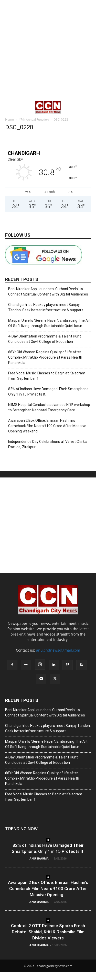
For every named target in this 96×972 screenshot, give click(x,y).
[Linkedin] (54, 665)
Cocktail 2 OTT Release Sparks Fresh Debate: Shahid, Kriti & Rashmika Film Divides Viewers (48, 931)
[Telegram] (41, 679)
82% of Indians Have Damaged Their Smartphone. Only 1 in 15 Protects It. (48, 391)
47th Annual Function (34, 119)
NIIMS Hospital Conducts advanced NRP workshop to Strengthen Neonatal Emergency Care (49, 407)
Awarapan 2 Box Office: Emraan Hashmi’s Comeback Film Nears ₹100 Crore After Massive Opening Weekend (47, 425)
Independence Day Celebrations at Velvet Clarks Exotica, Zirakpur (47, 444)
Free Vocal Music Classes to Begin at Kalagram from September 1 (46, 376)
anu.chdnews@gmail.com (58, 650)
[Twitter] (55, 679)
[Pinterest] (67, 665)
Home (9, 119)
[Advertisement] (48, 50)
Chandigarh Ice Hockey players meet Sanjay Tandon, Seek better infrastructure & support (45, 307)
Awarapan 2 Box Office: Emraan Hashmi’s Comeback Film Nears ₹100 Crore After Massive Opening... (48, 888)
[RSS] (81, 665)
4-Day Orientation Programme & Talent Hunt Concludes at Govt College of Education (44, 339)
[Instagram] (40, 664)
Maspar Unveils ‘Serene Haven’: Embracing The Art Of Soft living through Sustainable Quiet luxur (49, 323)
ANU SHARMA (39, 858)
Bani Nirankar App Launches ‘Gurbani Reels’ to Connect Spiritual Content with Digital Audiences (48, 291)
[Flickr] (26, 665)
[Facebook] (12, 665)
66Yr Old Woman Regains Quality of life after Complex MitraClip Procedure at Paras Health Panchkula (45, 357)
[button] (9, 107)
